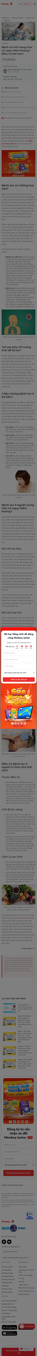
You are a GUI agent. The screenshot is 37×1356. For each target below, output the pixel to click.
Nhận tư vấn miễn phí (19, 679)
